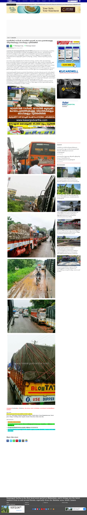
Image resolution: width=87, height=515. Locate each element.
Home (19, 1)
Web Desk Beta (11, 48)
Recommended (61, 165)
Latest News (24, 1)
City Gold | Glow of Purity (14, 422)
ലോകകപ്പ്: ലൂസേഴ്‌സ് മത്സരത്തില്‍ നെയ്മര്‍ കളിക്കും (19, 414)
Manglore (44, 1)
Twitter (21, 408)
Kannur (38, 1)
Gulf (49, 1)
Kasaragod (32, 1)
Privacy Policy (65, 502)
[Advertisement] (42, 28)
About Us (27, 502)
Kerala (53, 1)
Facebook (14, 408)
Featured (59, 145)
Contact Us (46, 502)
